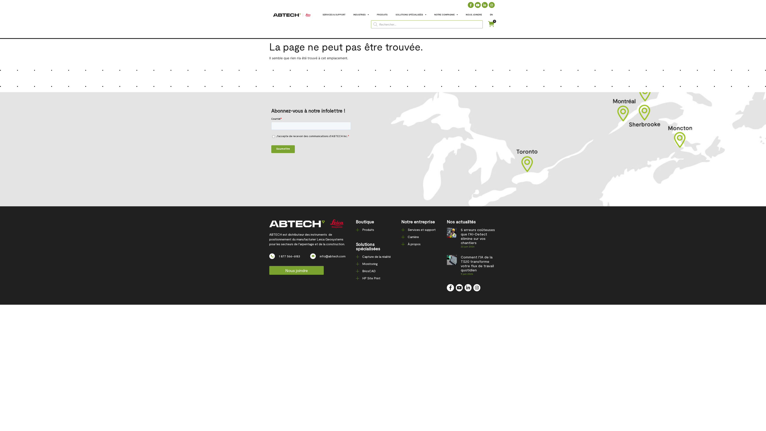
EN (491, 14)
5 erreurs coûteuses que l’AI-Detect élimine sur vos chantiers (478, 236)
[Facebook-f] (471, 5)
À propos (414, 244)
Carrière (413, 237)
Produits (368, 229)
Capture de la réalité (376, 256)
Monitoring (370, 264)
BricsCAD (369, 271)
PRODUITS (382, 14)
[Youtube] (478, 5)
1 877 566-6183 (289, 256)
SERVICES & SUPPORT (334, 14)
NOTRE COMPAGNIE (444, 14)
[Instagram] (492, 5)
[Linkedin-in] (485, 5)
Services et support (422, 229)
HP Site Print (371, 278)
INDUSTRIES (359, 14)
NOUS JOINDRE (474, 14)
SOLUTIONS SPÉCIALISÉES (409, 14)
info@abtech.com (332, 256)
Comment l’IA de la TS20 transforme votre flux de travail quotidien (477, 263)
